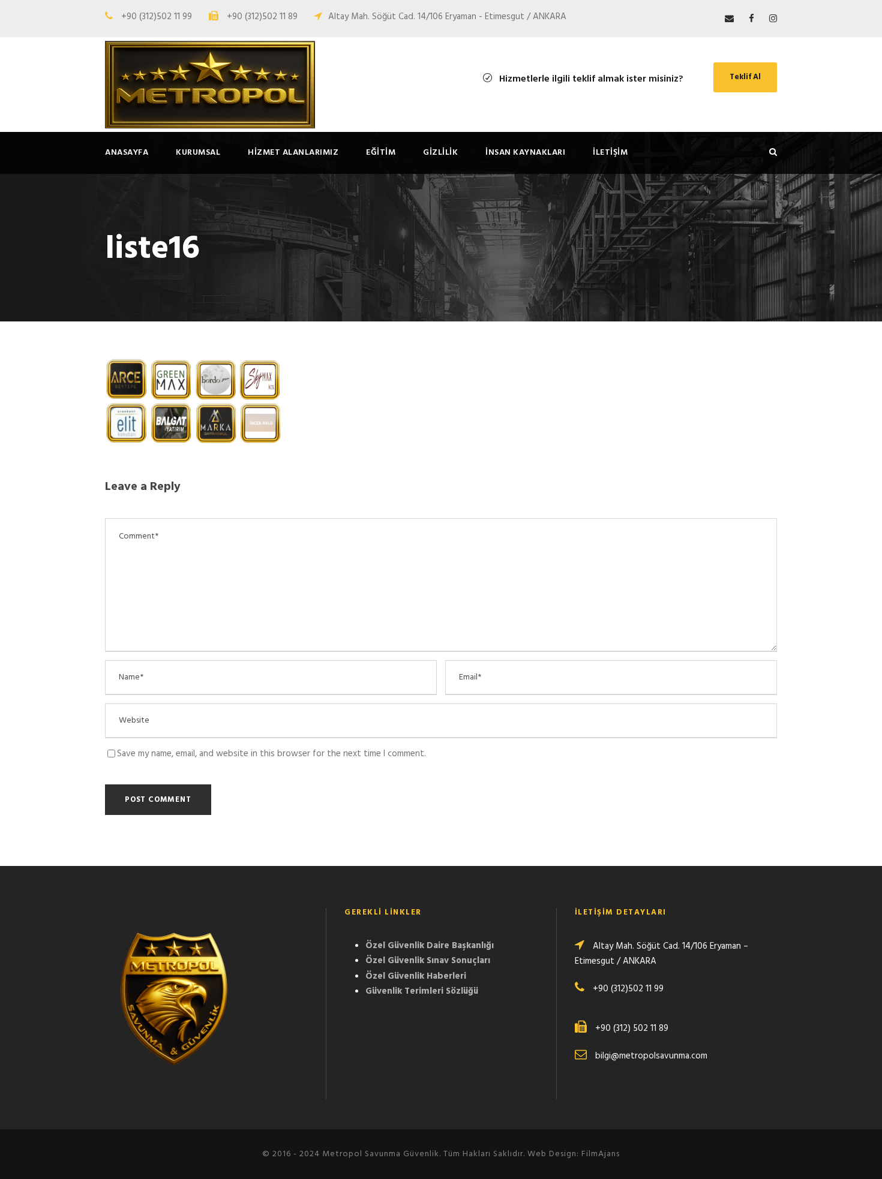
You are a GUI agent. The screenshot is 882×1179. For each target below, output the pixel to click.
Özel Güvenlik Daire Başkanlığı (429, 946)
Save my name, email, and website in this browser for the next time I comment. (271, 754)
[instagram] (773, 19)
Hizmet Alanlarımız (293, 153)
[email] (729, 19)
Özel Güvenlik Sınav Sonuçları (427, 961)
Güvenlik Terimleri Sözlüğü (421, 991)
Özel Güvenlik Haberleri (415, 976)
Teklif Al (745, 77)
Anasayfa (126, 153)
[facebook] (751, 19)
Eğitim (380, 153)
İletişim (610, 153)
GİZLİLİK (440, 153)
